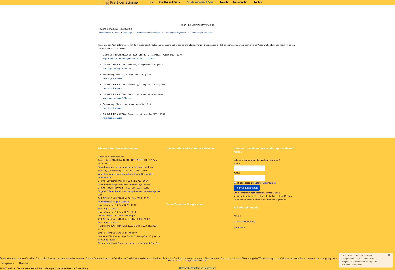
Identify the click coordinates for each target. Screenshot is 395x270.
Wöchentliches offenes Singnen (148, 33)
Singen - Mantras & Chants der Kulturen (117, 232)
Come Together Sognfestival (175, 33)
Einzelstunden (240, 2)
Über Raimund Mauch (169, 2)
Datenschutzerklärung (265, 183)
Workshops (128, 33)
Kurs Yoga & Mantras (112, 78)
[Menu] (100, 2)
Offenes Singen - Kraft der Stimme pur (116, 215)
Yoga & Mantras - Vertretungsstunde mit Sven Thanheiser (128, 58)
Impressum (239, 227)
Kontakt (258, 2)
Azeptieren (8, 263)
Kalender (224, 2)
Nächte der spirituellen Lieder (201, 33)
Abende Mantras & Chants (109, 33)
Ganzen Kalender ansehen (111, 156)
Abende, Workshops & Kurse (200, 2)
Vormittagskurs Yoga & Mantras (117, 68)
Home (151, 2)
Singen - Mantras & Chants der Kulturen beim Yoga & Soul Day (128, 243)
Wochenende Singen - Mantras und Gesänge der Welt (124, 184)
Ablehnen (24, 263)
